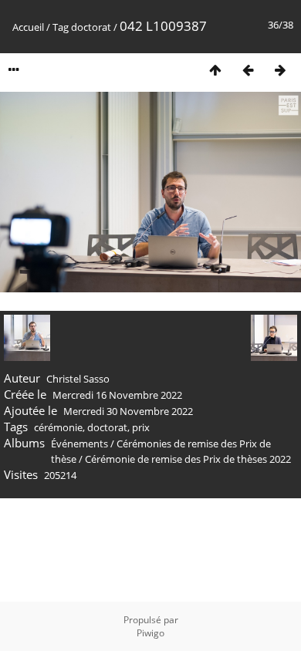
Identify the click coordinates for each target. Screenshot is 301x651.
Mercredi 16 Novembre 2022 (117, 395)
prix (141, 427)
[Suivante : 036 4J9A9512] (280, 70)
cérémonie (58, 427)
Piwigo (150, 632)
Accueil (28, 27)
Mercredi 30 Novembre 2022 (128, 411)
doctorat (91, 27)
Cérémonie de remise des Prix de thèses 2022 (188, 459)
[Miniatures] (215, 70)
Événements (80, 443)
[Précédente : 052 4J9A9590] (248, 70)
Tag (60, 27)
